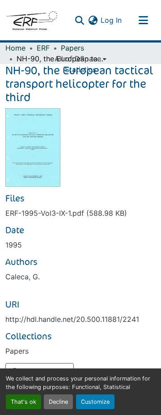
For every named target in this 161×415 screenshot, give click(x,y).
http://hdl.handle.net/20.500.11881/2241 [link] (72, 319)
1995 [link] (13, 244)
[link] (80, 213)
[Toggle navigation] (143, 20)
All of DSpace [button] (78, 58)
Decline (58, 401)
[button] (31, 20)
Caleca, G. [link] (22, 276)
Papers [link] (72, 47)
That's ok (23, 401)
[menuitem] (80, 58)
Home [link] (15, 47)
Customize (95, 401)
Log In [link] (111, 20)
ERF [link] (43, 47)
